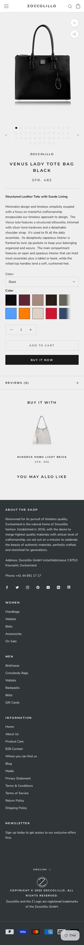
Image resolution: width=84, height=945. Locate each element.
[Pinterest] (37, 587)
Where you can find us (21, 756)
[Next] (78, 135)
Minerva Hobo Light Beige (42, 457)
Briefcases (12, 665)
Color (9, 290)
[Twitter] (17, 587)
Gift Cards (12, 702)
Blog (8, 764)
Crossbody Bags (16, 673)
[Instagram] (27, 587)
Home (9, 727)
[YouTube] (48, 587)
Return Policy (14, 800)
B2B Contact (14, 749)
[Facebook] (7, 587)
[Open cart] (78, 6)
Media (9, 771)
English (40, 869)
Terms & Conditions (19, 786)
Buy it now (42, 360)
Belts (9, 626)
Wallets (10, 619)
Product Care (14, 741)
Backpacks (12, 688)
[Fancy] (68, 587)
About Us (12, 734)
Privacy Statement (18, 778)
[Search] (70, 6)
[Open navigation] (6, 6)
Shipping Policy (16, 808)
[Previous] (6, 135)
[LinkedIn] (58, 587)
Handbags (12, 612)
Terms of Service (16, 793)
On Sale (11, 641)
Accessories (13, 634)
